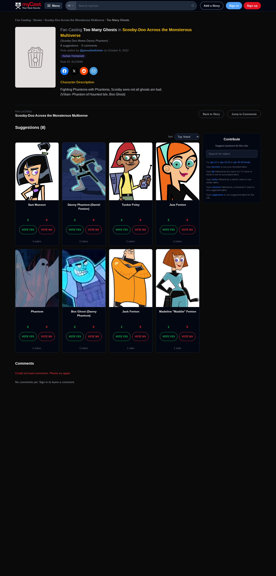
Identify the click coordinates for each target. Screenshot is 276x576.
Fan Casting (23, 20)
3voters (37, 241)
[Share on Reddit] (84, 71)
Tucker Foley (131, 204)
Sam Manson (37, 204)
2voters (83, 241)
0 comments (89, 45)
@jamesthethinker (91, 50)
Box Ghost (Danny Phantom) (84, 313)
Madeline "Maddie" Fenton (177, 311)
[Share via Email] (94, 71)
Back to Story (211, 114)
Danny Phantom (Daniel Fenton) (84, 206)
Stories (37, 20)
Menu (56, 5)
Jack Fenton (130, 311)
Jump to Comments (244, 114)
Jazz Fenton (177, 204)
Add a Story (212, 5)
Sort (170, 136)
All (69, 5)
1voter (130, 348)
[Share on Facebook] (64, 71)
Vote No (46, 229)
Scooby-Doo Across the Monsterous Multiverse (74, 20)
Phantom (37, 311)
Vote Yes (28, 229)
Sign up (252, 5)
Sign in (234, 5)
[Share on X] (74, 71)
